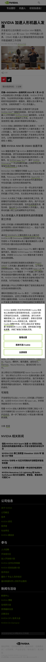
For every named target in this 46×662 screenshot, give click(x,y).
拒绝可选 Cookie (23, 345)
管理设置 (23, 337)
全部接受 (23, 352)
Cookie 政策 (9, 324)
